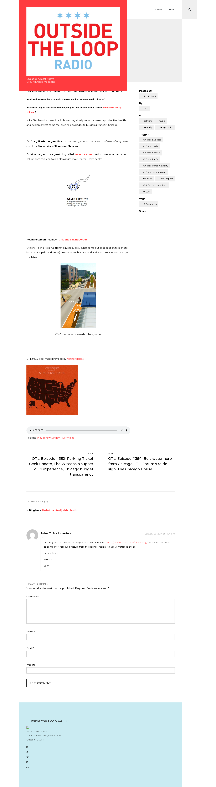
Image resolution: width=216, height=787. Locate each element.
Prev (90, 453)
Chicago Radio (150, 159)
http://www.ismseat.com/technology (127, 542)
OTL (146, 108)
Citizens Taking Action (73, 239)
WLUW (146, 192)
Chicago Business (152, 140)
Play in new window (48, 437)
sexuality (148, 127)
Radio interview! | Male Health (59, 510)
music (162, 121)
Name (30, 631)
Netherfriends (75, 358)
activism (148, 121)
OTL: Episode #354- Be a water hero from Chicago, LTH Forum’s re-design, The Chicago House (140, 463)
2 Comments (150, 204)
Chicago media (150, 146)
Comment (32, 596)
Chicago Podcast (151, 152)
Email (30, 648)
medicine (148, 178)
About (171, 9)
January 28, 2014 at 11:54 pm (160, 533)
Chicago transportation (154, 172)
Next (110, 453)
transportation (166, 127)
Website (30, 665)
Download (68, 437)
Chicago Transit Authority (155, 166)
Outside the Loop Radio (155, 185)
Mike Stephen (166, 178)
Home (158, 9)
